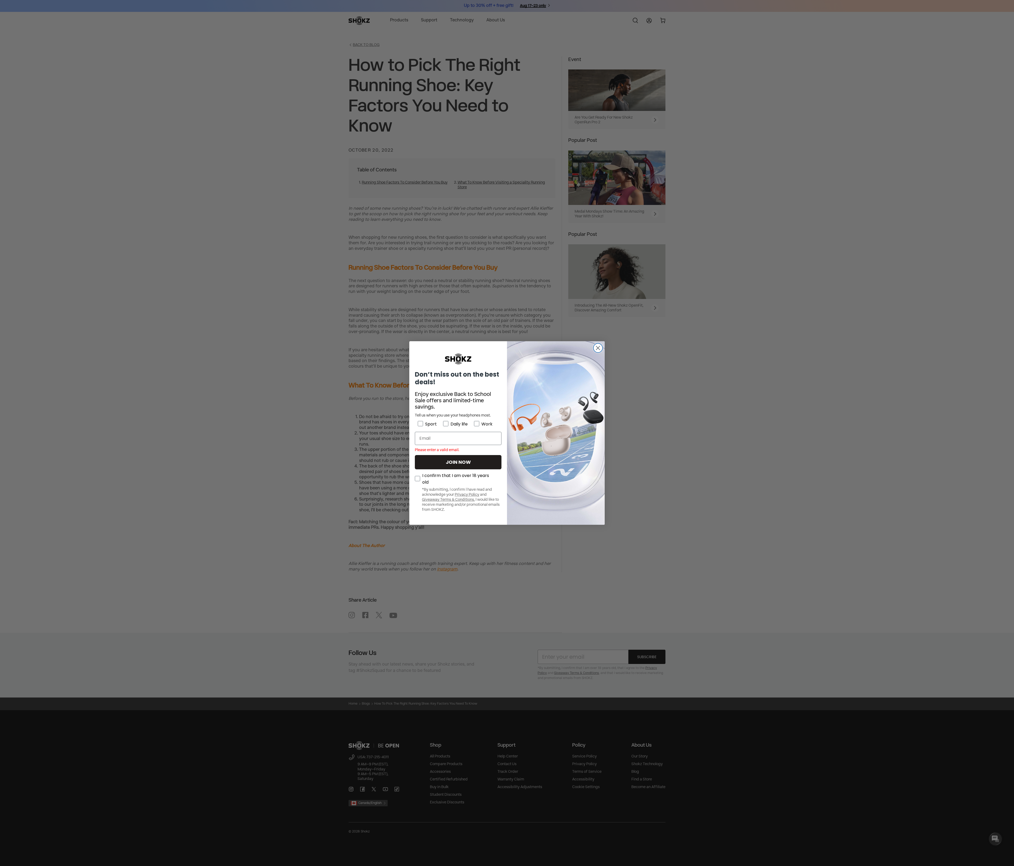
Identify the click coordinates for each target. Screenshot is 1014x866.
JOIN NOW (458, 462)
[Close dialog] (598, 348)
